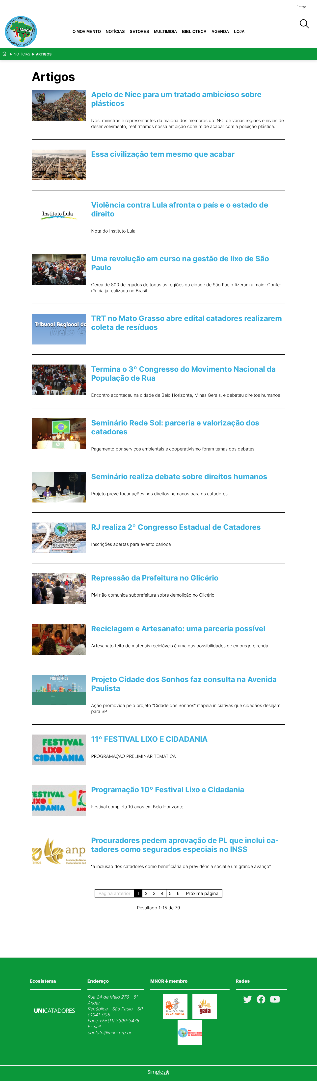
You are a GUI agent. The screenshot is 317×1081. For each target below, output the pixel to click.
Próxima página (202, 893)
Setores (139, 31)
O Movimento (87, 31)
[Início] (4, 54)
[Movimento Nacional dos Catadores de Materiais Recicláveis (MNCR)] (33, 31)
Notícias (115, 31)
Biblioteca (194, 31)
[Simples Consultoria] (158, 1073)
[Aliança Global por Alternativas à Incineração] (205, 1017)
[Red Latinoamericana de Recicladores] (190, 1043)
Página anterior (115, 893)
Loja (239, 31)
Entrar (301, 7)
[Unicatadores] (54, 1024)
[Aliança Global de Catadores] (175, 1017)
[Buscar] (304, 24)
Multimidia (165, 31)
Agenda (220, 31)
